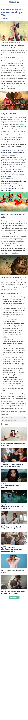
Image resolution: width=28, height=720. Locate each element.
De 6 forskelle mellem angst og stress (12, 571)
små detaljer (22, 124)
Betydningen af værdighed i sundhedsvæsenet (11, 528)
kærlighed (12, 221)
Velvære (3, 504)
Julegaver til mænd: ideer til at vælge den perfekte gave (12, 465)
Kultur (2, 6)
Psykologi (4, 483)
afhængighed (11, 319)
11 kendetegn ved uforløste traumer (11, 486)
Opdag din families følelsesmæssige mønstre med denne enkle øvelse (12, 550)
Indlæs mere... (14, 597)
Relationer (4, 442)
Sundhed (3, 589)
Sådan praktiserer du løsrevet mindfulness (12, 507)
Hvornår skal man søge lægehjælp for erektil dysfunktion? (13, 592)
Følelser (3, 546)
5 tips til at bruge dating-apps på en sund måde (13, 444)
